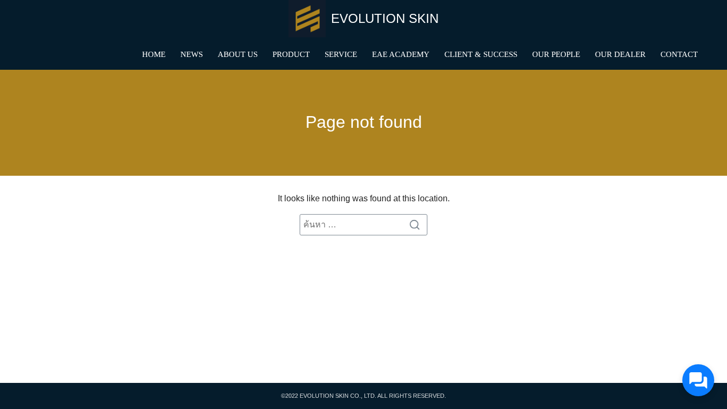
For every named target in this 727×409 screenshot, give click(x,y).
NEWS (191, 54)
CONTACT (679, 54)
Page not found (363, 122)
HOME (154, 54)
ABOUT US (238, 54)
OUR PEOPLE (556, 54)
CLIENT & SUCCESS (480, 54)
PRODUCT (291, 54)
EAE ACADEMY (400, 54)
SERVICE (341, 54)
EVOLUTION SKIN (385, 18)
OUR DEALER (620, 54)
